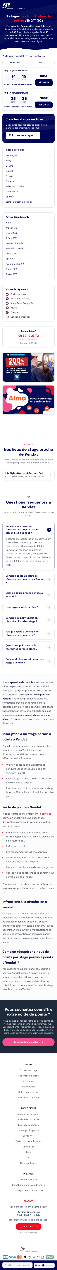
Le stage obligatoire (28, 1130)
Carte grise (29, 1147)
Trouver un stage (29, 1070)
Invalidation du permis (28, 1120)
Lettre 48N (28, 1136)
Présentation (28, 1087)
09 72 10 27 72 (28, 336)
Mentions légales (29, 1180)
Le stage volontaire (28, 1125)
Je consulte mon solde (26, 1042)
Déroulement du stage (28, 1098)
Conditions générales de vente (28, 1185)
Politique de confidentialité (28, 1191)
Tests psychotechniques (29, 1141)
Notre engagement (28, 1092)
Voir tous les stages (21, 135)
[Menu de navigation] (52, 6)
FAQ (28, 1158)
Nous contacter (28, 1163)
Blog (28, 1152)
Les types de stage (28, 1076)
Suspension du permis (28, 1114)
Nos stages (28, 1081)
